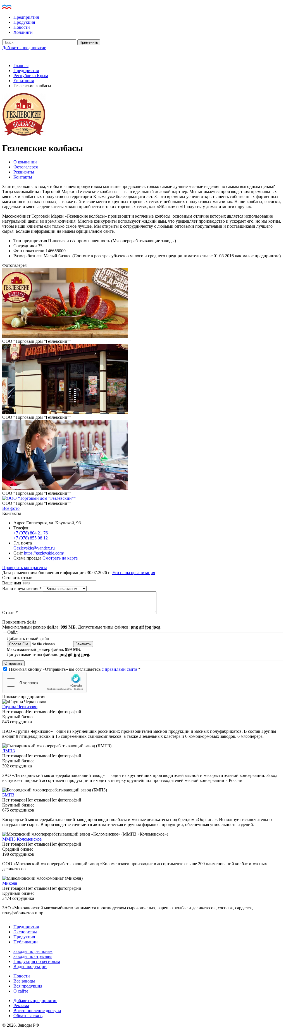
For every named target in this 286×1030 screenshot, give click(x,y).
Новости (21, 27)
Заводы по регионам (33, 951)
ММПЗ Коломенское (22, 839)
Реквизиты (23, 172)
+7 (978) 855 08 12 (30, 538)
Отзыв (10, 612)
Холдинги (23, 32)
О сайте (20, 991)
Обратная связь (27, 1015)
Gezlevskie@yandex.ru (34, 548)
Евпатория (23, 80)
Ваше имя (12, 583)
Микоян (9, 883)
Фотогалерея (25, 167)
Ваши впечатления (22, 588)
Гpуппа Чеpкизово (19, 706)
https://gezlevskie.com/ (44, 553)
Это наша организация (133, 572)
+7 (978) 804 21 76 (30, 533)
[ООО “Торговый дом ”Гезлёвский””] (65, 336)
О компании (25, 162)
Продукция (24, 22)
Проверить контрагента (24, 567)
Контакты (22, 177)
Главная (20, 65)
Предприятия (26, 17)
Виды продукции (30, 966)
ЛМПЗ (8, 750)
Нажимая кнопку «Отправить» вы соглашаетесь (74, 669)
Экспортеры (25, 931)
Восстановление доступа (37, 1010)
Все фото (11, 508)
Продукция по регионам (36, 961)
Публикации (25, 941)
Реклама (21, 1005)
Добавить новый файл (28, 638)
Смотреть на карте (60, 558)
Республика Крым (30, 75)
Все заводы (24, 981)
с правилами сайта (119, 669)
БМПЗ (8, 795)
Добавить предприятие (24, 47)
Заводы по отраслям (32, 956)
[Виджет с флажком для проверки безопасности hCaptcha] (44, 682)
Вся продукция (27, 986)
